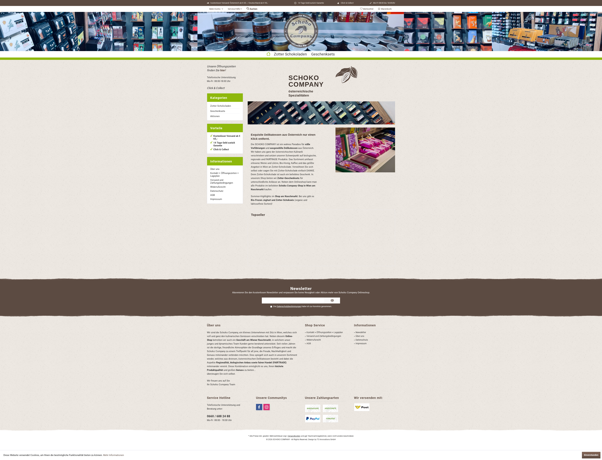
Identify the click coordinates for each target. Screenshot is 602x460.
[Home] (268, 54)
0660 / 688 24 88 (218, 416)
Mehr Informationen (113, 455)
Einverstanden (591, 455)
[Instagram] (266, 407)
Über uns (214, 169)
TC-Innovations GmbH (326, 439)
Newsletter (361, 332)
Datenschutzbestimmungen (289, 306)
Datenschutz (216, 191)
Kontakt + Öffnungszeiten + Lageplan (224, 174)
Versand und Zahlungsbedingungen (221, 181)
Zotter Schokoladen (220, 106)
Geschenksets (217, 111)
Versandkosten (294, 436)
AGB (212, 195)
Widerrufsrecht (218, 187)
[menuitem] (385, 9)
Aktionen (215, 116)
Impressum (216, 199)
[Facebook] (259, 407)
